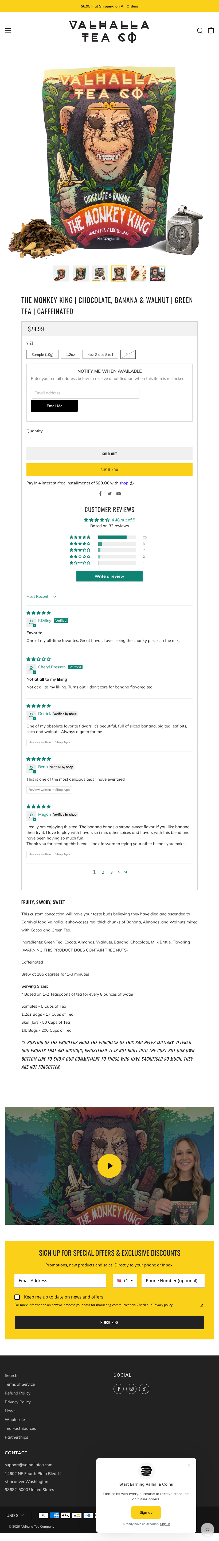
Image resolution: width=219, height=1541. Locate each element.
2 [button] (103, 872)
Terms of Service (20, 1384)
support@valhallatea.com (28, 1464)
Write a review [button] (109, 576)
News (10, 1410)
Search (11, 1375)
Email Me (54, 406)
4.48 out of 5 (123, 519)
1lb (128, 354)
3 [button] (111, 872)
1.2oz (70, 354)
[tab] (61, 273)
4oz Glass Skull (100, 354)
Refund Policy (17, 1393)
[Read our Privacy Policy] (201, 1305)
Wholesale (15, 1419)
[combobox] (125, 1281)
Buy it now (110, 469)
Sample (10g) (42, 354)
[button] (80, 537)
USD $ (12, 1515)
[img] (38, 612)
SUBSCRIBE (109, 1322)
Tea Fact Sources (20, 1428)
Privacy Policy (18, 1401)
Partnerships (16, 1437)
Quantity (34, 430)
